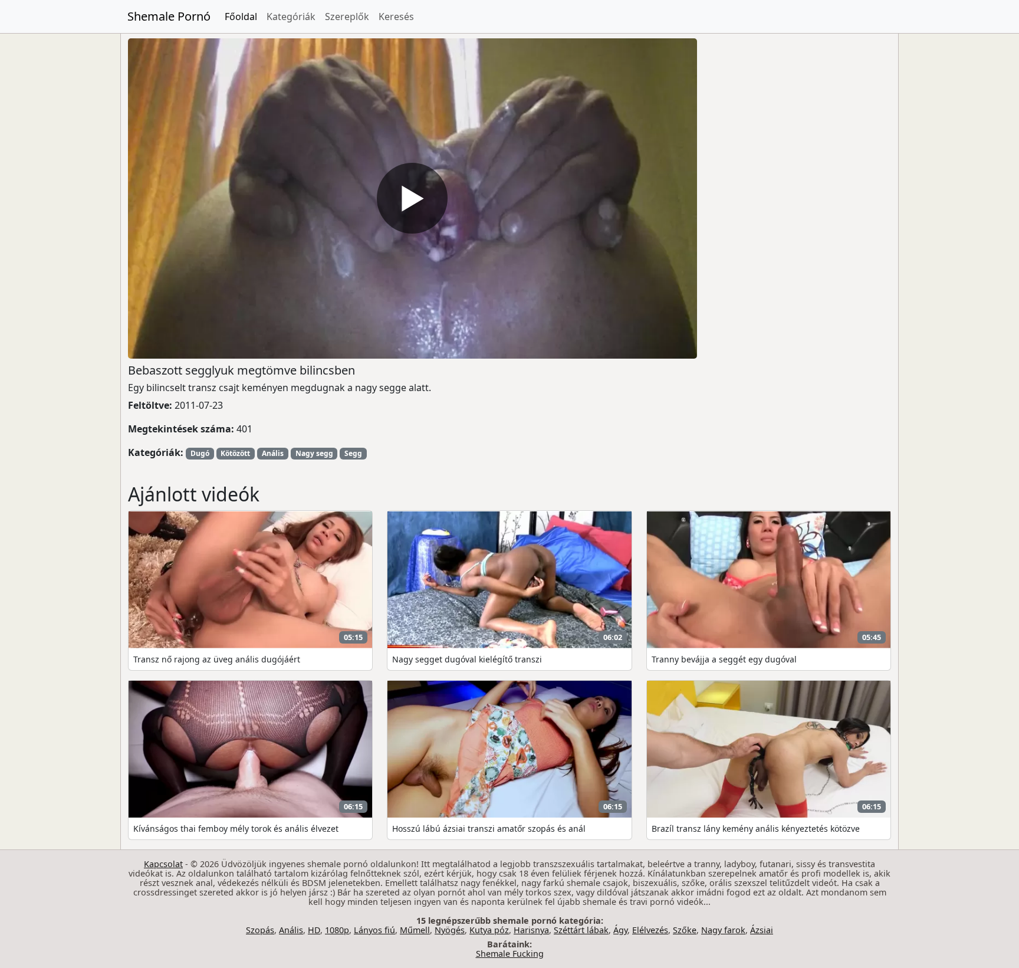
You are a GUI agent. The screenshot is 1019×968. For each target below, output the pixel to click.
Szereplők (347, 16)
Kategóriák (291, 16)
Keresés (396, 16)
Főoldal (241, 16)
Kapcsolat (163, 863)
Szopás (260, 930)
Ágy (620, 930)
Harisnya (531, 930)
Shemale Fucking (510, 953)
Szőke (684, 930)
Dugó (199, 453)
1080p (337, 930)
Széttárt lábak (581, 930)
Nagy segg (314, 453)
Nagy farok (723, 930)
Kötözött (235, 453)
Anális (273, 453)
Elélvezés (650, 930)
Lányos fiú (374, 930)
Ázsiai (761, 930)
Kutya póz (489, 930)
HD (314, 930)
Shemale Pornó (169, 16)
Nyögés (450, 930)
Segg (353, 453)
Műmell (415, 930)
